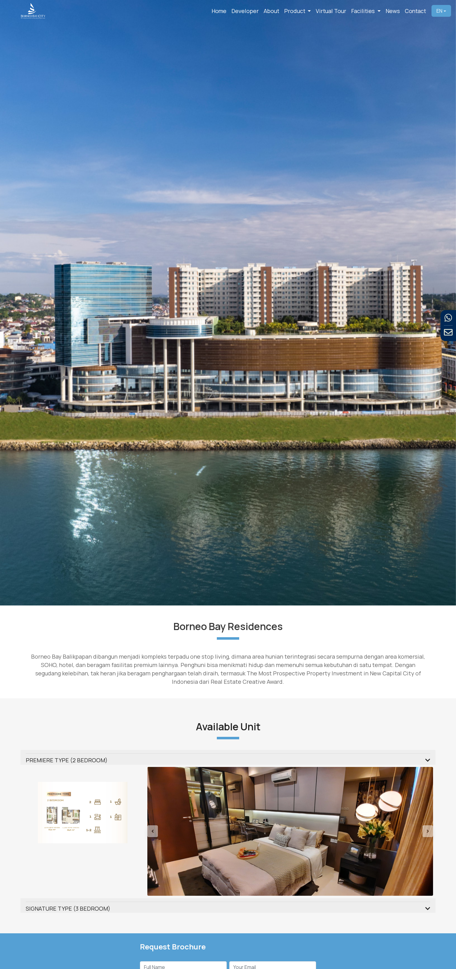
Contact (415, 11)
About (271, 11)
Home (219, 11)
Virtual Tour (331, 11)
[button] (168, 847)
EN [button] (439, 10)
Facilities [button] (363, 11)
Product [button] (295, 11)
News (393, 11)
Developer (245, 11)
